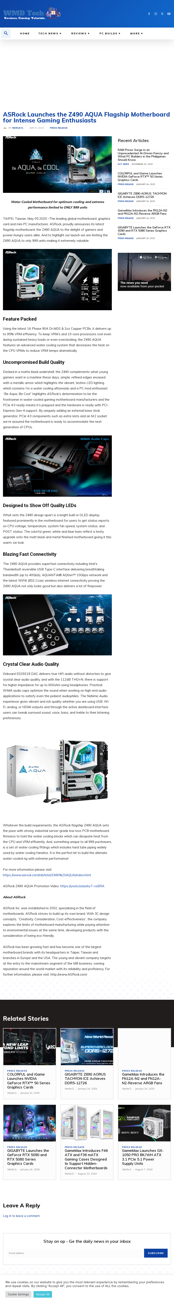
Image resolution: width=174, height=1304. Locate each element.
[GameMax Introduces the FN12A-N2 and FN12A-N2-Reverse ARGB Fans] (144, 1047)
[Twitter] (162, 14)
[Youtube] (169, 14)
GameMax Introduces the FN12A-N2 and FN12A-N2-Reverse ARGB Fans (142, 212)
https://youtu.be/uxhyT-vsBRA (82, 886)
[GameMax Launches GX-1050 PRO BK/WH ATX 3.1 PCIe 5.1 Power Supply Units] (144, 1123)
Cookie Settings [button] (18, 1294)
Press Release (58, 128)
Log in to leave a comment (21, 1216)
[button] (6, 33)
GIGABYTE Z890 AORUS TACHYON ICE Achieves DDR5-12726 (142, 195)
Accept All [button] (42, 1294)
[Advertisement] (87, 71)
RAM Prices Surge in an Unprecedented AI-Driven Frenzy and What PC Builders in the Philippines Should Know (143, 154)
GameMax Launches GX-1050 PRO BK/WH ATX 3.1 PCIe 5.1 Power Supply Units (143, 1157)
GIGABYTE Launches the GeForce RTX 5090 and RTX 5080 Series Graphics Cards (144, 230)
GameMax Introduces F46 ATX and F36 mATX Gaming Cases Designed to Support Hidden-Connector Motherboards (86, 1159)
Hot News (123, 164)
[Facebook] (149, 14)
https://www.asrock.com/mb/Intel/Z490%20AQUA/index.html (47, 875)
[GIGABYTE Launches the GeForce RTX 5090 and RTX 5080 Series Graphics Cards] (29, 1123)
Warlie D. (18, 128)
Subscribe (156, 1253)
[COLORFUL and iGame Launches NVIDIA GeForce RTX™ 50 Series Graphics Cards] (29, 1047)
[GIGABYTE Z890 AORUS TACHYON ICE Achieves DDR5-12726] (87, 1047)
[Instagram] (155, 14)
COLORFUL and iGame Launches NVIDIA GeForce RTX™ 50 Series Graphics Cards (140, 176)
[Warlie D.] (5, 128)
